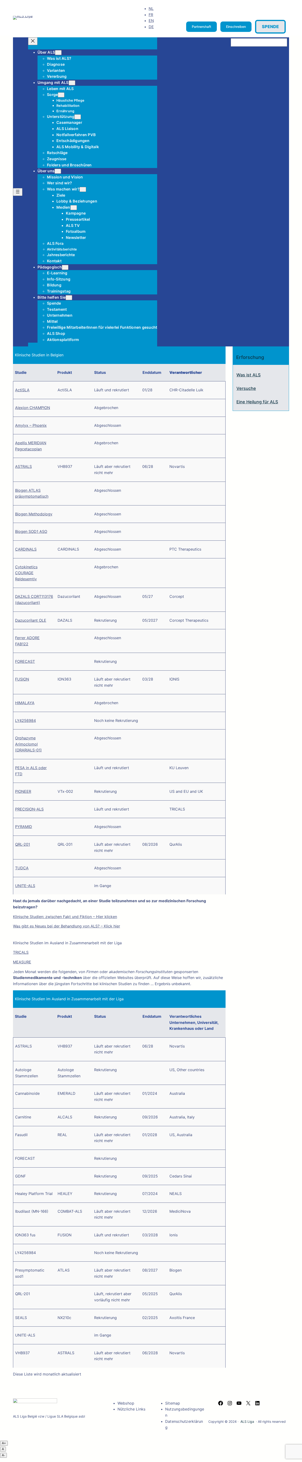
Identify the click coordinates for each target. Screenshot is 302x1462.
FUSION (22, 679)
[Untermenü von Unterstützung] (77, 116)
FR (151, 14)
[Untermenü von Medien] (73, 207)
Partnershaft (201, 27)
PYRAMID (23, 826)
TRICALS (21, 952)
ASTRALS (23, 466)
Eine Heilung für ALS (257, 401)
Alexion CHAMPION (32, 407)
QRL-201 (22, 844)
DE (151, 26)
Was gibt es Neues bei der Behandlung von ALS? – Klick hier (66, 926)
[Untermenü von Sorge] (61, 94)
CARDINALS (26, 549)
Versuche (246, 388)
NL (151, 8)
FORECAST (25, 661)
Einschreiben (236, 27)
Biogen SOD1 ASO (31, 531)
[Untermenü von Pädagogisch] (65, 267)
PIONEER (23, 791)
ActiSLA (22, 390)
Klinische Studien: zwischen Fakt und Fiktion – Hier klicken (65, 916)
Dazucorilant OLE (30, 620)
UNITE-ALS (25, 885)
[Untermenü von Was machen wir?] (83, 189)
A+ (4, 1443)
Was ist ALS (248, 374)
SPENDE (270, 26)
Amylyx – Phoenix (31, 425)
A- (3, 1455)
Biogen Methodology (33, 514)
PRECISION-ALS (29, 809)
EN (151, 20)
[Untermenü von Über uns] (58, 171)
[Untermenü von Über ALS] (58, 52)
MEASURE (22, 962)
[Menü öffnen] (17, 192)
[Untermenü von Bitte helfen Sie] (69, 297)
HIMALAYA (24, 702)
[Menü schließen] (33, 41)
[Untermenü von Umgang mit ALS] (72, 82)
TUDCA (22, 868)
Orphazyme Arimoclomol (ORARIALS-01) (28, 744)
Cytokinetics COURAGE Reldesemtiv (26, 573)
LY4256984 (25, 720)
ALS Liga (247, 1421)
